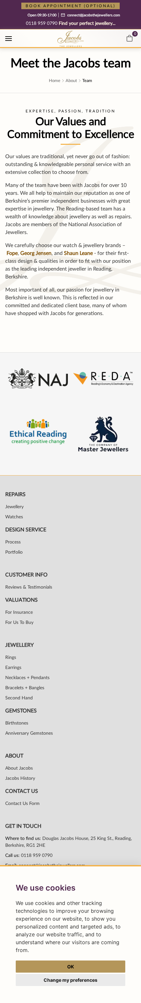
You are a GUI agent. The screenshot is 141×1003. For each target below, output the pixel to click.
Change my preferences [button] (70, 980)
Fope (12, 253)
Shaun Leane (78, 253)
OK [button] (70, 966)
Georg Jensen (35, 253)
